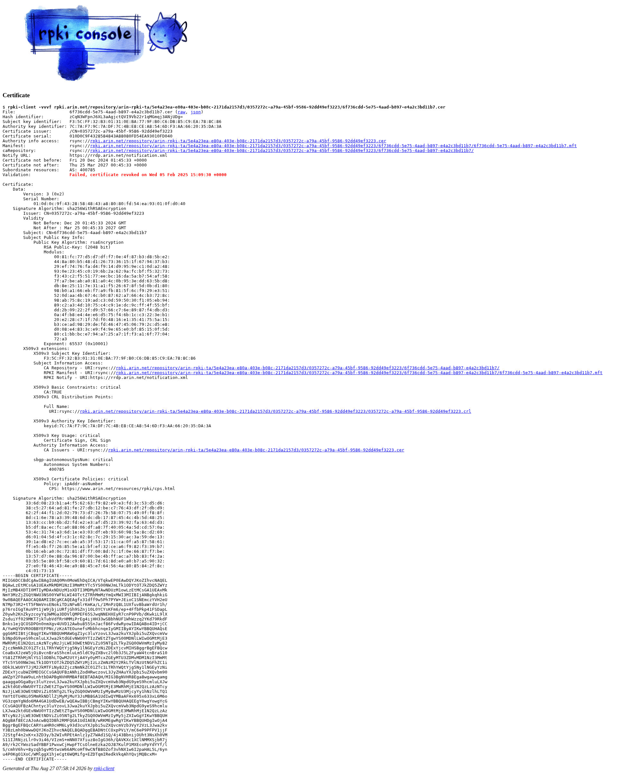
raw (181, 111)
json (196, 111)
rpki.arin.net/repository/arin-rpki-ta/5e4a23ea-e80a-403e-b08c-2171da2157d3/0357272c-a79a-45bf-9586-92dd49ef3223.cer (238, 140)
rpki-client (104, 768)
